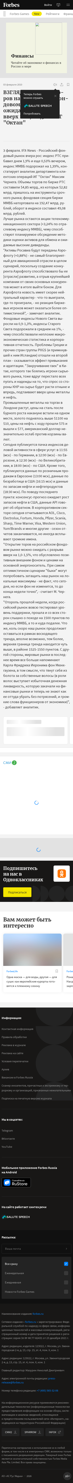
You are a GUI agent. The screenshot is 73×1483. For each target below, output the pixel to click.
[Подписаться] (66, 1249)
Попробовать (32, 113)
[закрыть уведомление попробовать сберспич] (55, 96)
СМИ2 (8, 1432)
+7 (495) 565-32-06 (47, 1390)
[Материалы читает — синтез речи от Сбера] (55, 84)
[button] (68, 5)
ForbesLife (12, 971)
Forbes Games (24, 14)
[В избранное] (68, 84)
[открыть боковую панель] (58, 5)
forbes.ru (38, 1314)
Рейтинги (52, 14)
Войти (48, 5)
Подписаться (17, 892)
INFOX (52, 1432)
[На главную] (11, 5)
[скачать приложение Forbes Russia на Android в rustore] (16, 1182)
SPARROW (30, 1432)
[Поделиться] (61, 84)
